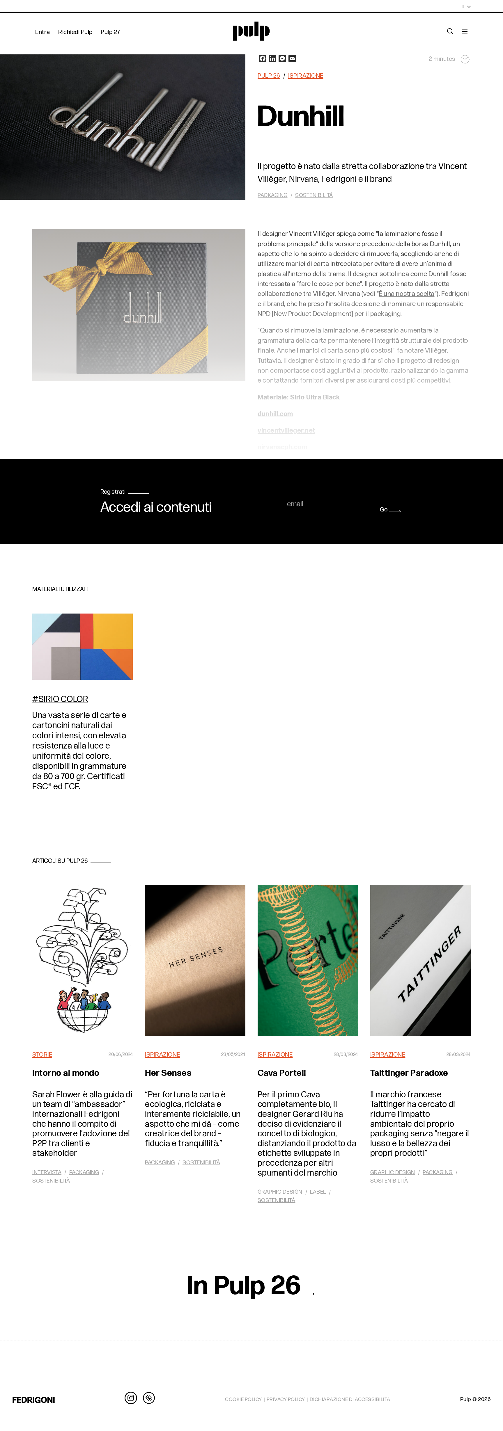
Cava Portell (282, 1073)
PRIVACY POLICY (286, 1399)
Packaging (84, 1172)
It (463, 7)
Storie (42, 1054)
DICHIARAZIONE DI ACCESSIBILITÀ (350, 1399)
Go (384, 509)
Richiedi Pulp (75, 32)
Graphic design (280, 1192)
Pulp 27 (110, 32)
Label (318, 1192)
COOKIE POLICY (243, 1399)
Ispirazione (305, 75)
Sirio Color (63, 699)
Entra (42, 32)
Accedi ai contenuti (156, 508)
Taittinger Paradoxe (409, 1073)
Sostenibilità (51, 1181)
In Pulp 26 (244, 1286)
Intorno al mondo (65, 1073)
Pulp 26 (269, 75)
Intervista (46, 1172)
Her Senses (168, 1073)
